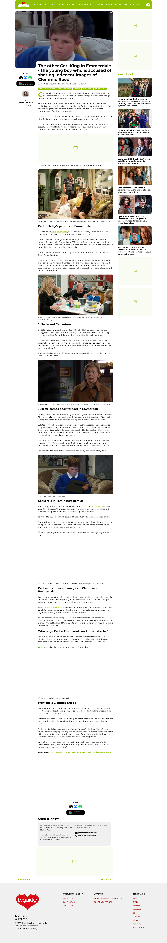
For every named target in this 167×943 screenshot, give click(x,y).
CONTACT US (69, 902)
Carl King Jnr (87, 88)
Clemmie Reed (100, 88)
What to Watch (131, 5)
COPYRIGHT (68, 906)
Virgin (135, 920)
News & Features (113, 5)
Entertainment (85, 5)
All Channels (138, 927)
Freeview (137, 909)
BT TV (135, 902)
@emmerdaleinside (86, 835)
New (51, 5)
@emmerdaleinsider (87, 833)
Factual (71, 5)
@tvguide (22, 916)
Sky (134, 913)
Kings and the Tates (56, 607)
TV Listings (39, 5)
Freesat (136, 906)
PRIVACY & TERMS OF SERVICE (108, 898)
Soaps (98, 5)
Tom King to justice (99, 506)
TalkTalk (136, 917)
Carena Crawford (26, 103)
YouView (137, 924)
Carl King (77, 88)
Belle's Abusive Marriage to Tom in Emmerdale (55, 88)
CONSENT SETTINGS (103, 902)
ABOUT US (68, 898)
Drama (61, 5)
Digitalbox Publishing (31, 923)
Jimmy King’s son (59, 232)
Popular (136, 898)
